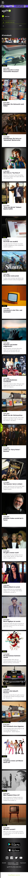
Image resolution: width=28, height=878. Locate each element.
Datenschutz (11, 863)
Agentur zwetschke (16, 875)
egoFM (20, 25)
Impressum (23, 863)
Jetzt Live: (7, 16)
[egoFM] (6, 12)
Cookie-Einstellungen (13, 864)
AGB (17, 863)
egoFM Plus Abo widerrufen (14, 867)
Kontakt (4, 863)
